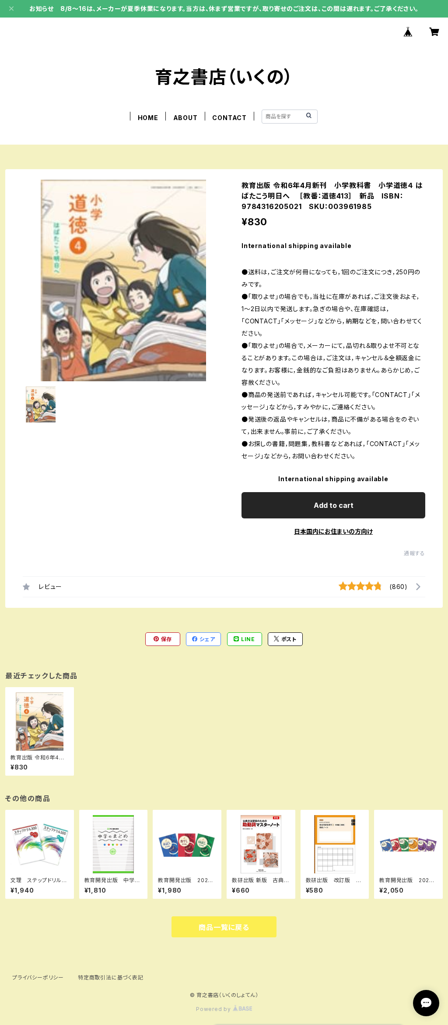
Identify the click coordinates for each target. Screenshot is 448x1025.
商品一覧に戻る (224, 927)
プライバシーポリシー (38, 977)
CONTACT (229, 117)
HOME (148, 117)
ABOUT (185, 117)
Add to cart (334, 505)
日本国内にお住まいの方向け (333, 531)
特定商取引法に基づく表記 (111, 977)
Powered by (214, 1009)
